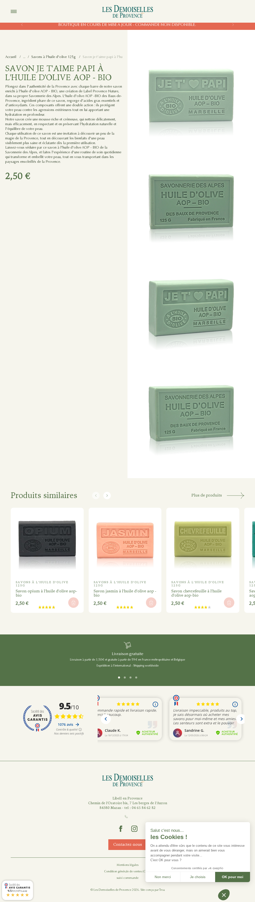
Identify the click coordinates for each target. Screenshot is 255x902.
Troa (162, 890)
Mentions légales (127, 865)
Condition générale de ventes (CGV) (127, 871)
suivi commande (127, 878)
